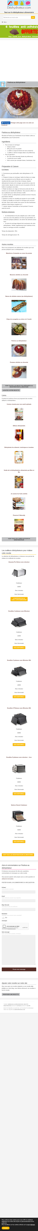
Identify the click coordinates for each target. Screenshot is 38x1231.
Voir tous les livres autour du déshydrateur (19, 539)
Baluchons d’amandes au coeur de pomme (19, 253)
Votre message (6, 932)
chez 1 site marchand (19, 599)
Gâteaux (19, 1005)
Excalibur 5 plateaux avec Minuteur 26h (19, 660)
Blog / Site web (5, 905)
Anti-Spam (4, 920)
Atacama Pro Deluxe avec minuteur (19, 562)
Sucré (28, 1005)
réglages (32, 1225)
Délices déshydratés (19, 425)
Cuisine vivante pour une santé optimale (19, 404)
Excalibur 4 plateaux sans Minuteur (19, 611)
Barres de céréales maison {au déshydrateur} (19, 296)
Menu (5, 22)
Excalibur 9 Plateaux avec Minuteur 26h (19, 708)
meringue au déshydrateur (15, 1004)
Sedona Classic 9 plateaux (19, 805)
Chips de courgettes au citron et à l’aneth (19, 319)
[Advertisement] (19, 60)
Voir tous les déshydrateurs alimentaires (18, 854)
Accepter (5, 1228)
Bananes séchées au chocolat (19, 274)
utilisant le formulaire (7, 878)
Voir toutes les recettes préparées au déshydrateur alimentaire (19, 386)
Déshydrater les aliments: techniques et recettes (19, 447)
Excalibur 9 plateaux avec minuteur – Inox (19, 757)
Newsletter (4, 913)
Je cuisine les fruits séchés (19, 493)
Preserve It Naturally (19, 515)
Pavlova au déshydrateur (19, 340)
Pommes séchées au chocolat (19, 362)
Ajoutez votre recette (11, 390)
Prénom (4, 887)
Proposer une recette (11, 994)
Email (3, 896)
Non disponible (19, 647)
